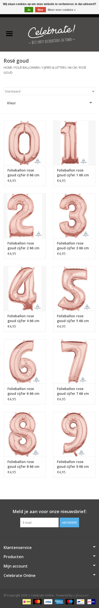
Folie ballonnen (27, 68)
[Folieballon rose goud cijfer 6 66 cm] (25, 361)
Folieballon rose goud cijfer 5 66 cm (73, 318)
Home (8, 68)
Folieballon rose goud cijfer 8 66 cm (23, 464)
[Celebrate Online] (59, 34)
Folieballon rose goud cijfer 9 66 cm (73, 464)
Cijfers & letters (54, 68)
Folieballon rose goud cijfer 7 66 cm (73, 391)
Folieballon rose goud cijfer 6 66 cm (23, 391)
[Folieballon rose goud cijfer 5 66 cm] (74, 288)
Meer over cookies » (62, 10)
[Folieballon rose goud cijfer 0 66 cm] (25, 143)
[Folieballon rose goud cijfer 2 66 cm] (25, 215)
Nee (40, 10)
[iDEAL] (26, 601)
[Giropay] (90, 601)
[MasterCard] (36, 601)
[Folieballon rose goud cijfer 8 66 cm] (25, 434)
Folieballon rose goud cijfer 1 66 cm (73, 172)
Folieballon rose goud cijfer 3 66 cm (73, 245)
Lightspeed (80, 595)
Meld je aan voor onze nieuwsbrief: (49, 511)
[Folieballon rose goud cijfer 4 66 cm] (25, 288)
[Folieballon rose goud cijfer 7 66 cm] (74, 361)
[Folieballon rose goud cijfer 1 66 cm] (74, 143)
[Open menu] (9, 33)
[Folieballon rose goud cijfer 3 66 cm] (74, 215)
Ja (29, 10)
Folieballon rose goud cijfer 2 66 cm (23, 245)
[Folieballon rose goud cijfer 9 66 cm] (74, 434)
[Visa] (47, 601)
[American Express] (58, 601)
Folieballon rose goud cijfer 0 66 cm (23, 172)
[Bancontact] (80, 601)
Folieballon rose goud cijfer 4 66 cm (23, 318)
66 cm (72, 68)
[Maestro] (69, 601)
